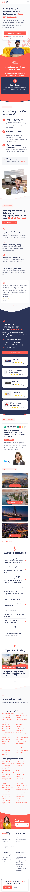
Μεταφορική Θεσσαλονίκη (19, 871)
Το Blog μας (5, 841)
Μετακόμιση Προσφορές (19, 865)
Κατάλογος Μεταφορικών (6, 838)
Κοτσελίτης (16, 381)
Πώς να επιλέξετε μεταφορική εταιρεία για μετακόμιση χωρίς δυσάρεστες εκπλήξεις (13, 673)
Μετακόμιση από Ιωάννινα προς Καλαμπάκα (6, 741)
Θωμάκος (15, 359)
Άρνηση (16, 887)
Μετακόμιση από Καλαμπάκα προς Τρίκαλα (6, 802)
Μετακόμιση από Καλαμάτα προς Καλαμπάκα (20, 730)
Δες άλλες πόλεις (8, 541)
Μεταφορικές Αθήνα (15, 485)
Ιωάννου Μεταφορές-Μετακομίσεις (16, 371)
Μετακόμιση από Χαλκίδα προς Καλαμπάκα (6, 746)
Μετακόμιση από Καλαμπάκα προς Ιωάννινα (6, 791)
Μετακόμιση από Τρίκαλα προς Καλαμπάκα (6, 752)
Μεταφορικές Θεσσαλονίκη (15, 502)
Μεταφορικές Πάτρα (15, 519)
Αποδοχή (8, 887)
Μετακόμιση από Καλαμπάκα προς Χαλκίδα (6, 796)
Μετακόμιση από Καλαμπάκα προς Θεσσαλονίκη (6, 767)
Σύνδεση (18, 841)
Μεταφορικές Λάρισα (15, 535)
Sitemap (4, 844)
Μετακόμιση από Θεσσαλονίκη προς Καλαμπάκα (6, 719)
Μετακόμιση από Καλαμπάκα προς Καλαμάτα (20, 779)
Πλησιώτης (16, 392)
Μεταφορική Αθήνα (21, 868)
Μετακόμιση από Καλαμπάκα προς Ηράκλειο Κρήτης (6, 776)
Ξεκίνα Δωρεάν (9, 222)
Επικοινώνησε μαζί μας (9, 846)
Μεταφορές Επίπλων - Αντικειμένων (21, 861)
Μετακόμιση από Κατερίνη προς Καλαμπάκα (20, 724)
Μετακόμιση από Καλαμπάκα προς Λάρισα (6, 781)
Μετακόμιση (19, 855)
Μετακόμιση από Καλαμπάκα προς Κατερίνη (20, 774)
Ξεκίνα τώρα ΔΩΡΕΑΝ (14, 33)
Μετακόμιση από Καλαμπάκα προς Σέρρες (20, 768)
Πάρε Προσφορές (14, 352)
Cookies (21, 881)
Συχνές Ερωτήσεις (21, 839)
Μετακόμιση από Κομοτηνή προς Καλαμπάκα (20, 746)
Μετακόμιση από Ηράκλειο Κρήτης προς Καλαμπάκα (8, 728)
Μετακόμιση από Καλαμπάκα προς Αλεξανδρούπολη (20, 763)
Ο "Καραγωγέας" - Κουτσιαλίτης (16, 404)
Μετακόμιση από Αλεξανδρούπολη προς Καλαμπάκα (21, 715)
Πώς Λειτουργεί (6, 855)
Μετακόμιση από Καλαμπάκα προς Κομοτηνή (20, 796)
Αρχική (4, 836)
